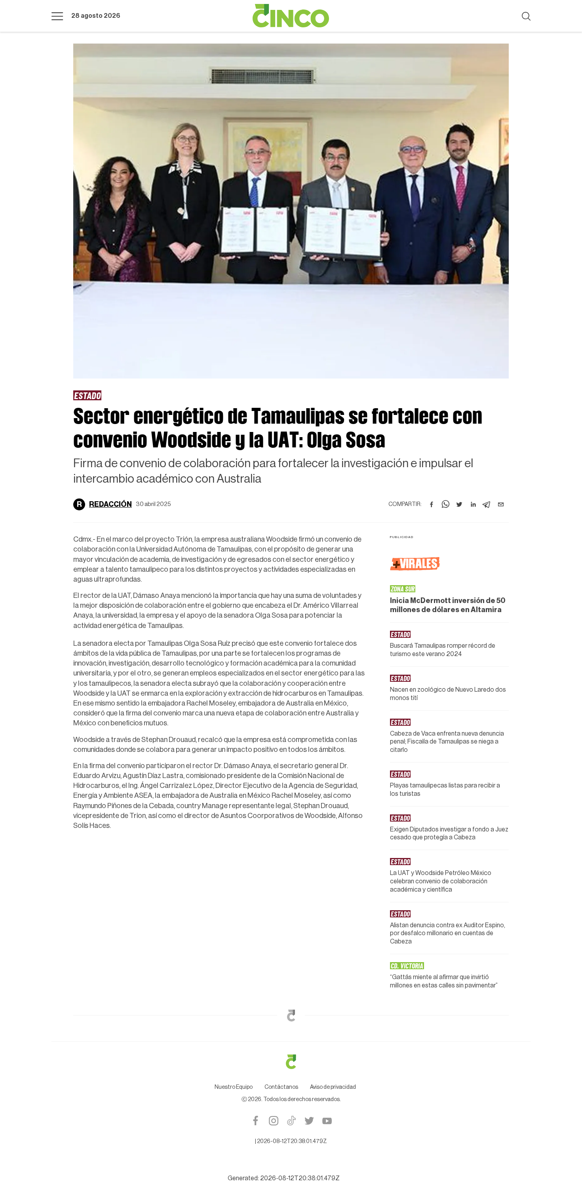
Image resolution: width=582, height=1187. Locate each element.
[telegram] (487, 504)
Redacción (110, 504)
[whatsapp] (445, 504)
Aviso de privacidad (333, 1087)
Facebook (256, 1121)
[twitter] (459, 504)
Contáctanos (281, 1087)
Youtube (327, 1121)
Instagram (273, 1121)
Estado (87, 395)
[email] (501, 504)
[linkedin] (473, 504)
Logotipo (291, 16)
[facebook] (431, 504)
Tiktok (291, 1121)
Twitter (309, 1121)
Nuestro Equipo (234, 1087)
